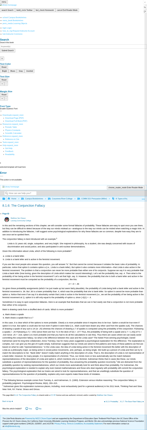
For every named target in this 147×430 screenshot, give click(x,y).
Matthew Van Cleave (18, 218)
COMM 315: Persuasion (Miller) (94, 199)
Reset (4, 67)
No (40, 409)
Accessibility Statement (93, 424)
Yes (30, 409)
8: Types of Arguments (124, 199)
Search (6, 193)
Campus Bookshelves (34, 199)
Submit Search (8, 50)
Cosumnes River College (62, 199)
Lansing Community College (21, 221)
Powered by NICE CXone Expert (38, 418)
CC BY (53, 395)
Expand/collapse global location (143, 198)
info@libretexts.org (12, 426)
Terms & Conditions (75, 424)
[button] (9, 151)
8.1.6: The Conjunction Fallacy (25, 395)
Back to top (6, 401)
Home (14, 199)
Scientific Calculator (13, 133)
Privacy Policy (60, 424)
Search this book (7, 42)
